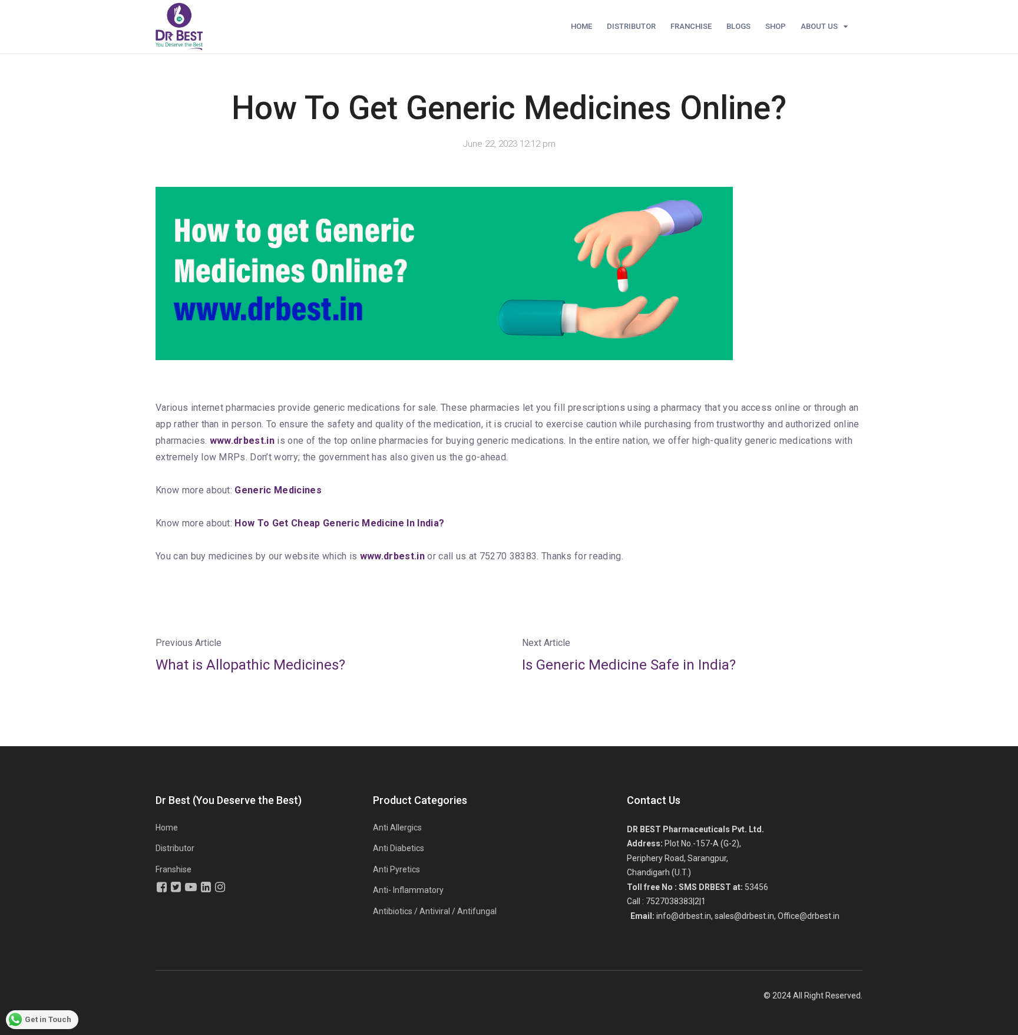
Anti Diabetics (398, 848)
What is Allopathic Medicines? (250, 665)
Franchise (691, 26)
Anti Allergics (397, 827)
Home (581, 26)
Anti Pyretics (396, 869)
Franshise (173, 869)
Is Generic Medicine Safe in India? (629, 665)
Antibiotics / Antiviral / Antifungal (435, 911)
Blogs (738, 26)
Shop (775, 26)
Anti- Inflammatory (408, 890)
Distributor (631, 26)
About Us (819, 26)
